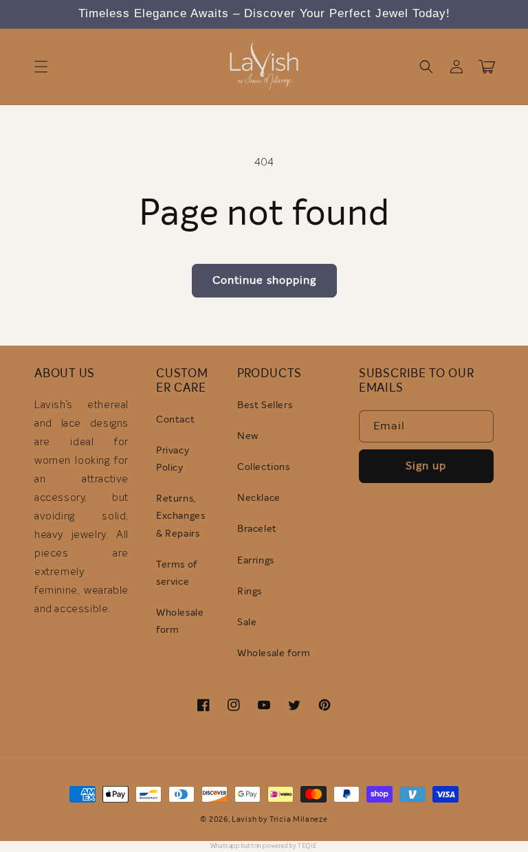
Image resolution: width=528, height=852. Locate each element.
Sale (246, 622)
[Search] (426, 67)
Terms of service (176, 573)
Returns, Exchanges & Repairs (180, 516)
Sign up (426, 465)
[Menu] (41, 67)
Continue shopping (264, 280)
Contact (175, 420)
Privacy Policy (172, 459)
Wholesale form (180, 621)
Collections (263, 467)
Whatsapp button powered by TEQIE (264, 846)
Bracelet (257, 529)
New (247, 436)
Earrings (255, 560)
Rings (249, 591)
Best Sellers (264, 405)
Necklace (258, 498)
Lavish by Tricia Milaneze (280, 819)
